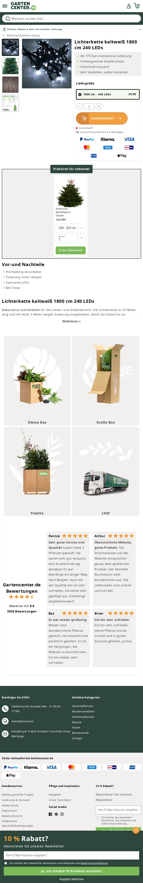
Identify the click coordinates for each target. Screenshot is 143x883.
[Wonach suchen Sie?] (8, 19)
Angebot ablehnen (71, 879)
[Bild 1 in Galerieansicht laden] (10, 47)
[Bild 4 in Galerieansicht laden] (10, 103)
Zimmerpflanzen (83, 717)
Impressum (9, 810)
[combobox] (71, 18)
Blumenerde (80, 733)
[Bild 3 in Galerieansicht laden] (10, 84)
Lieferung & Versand (16, 800)
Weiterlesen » (71, 321)
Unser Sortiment (60, 800)
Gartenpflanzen (82, 706)
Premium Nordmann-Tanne (63, 212)
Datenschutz (10, 805)
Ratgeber (55, 794)
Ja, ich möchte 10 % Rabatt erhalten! (71, 871)
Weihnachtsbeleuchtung (23, 35)
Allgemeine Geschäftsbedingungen (18, 823)
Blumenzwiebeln (83, 711)
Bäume (77, 722)
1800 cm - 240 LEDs (109, 94)
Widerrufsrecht (12, 816)
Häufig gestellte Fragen (18, 794)
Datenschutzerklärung (114, 823)
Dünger (77, 738)
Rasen (76, 727)
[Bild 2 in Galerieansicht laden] (10, 66)
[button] (5, 6)
